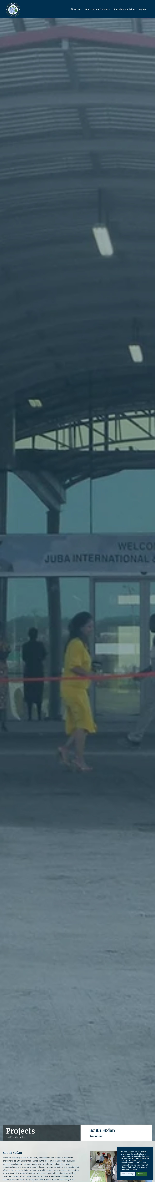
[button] (81, 9)
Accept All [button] (141, 1174)
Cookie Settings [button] (128, 1174)
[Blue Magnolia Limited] (13, 10)
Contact (143, 9)
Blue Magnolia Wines (125, 9)
